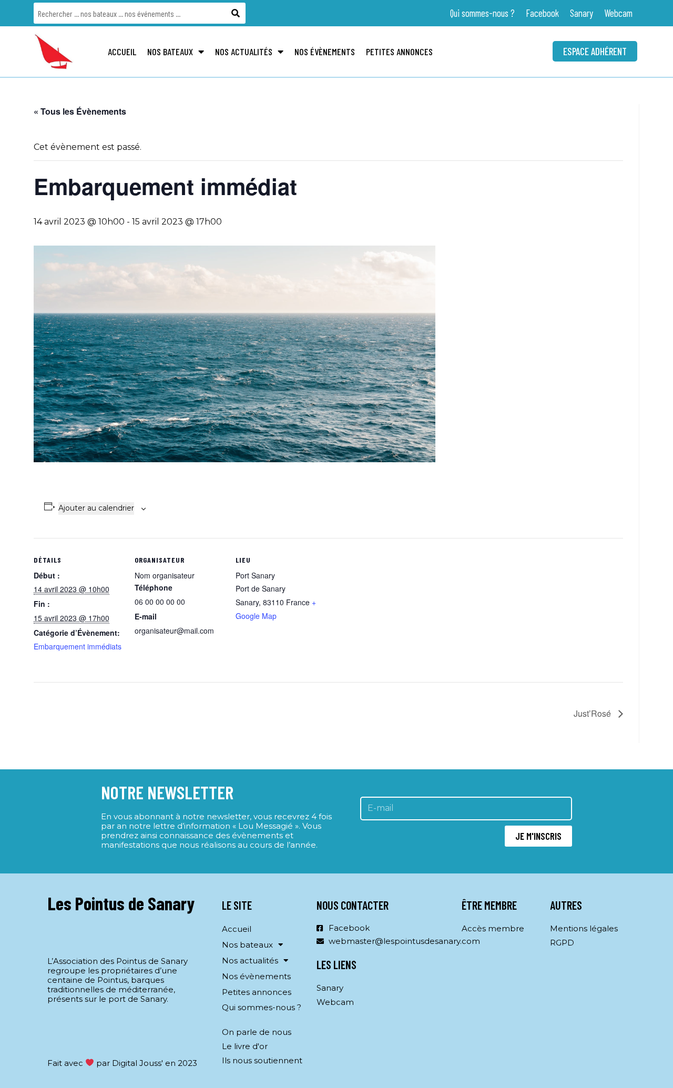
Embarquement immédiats (77, 646)
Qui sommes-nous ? (482, 13)
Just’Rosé (593, 713)
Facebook (542, 13)
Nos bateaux (170, 51)
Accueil (122, 51)
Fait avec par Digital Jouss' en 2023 (122, 1063)
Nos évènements (324, 51)
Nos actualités (243, 51)
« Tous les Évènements (80, 111)
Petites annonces (399, 51)
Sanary (581, 13)
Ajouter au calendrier (96, 508)
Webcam (618, 13)
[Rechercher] (236, 13)
